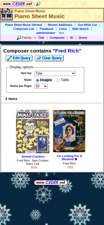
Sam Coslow (40, 160)
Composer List (23, 28)
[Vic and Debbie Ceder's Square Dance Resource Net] (17, 3)
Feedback (46, 28)
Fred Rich (23, 160)
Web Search (80, 28)
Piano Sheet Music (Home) (23, 24)
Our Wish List (87, 24)
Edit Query (21, 58)
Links (63, 28)
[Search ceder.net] (38, 3)
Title (41, 37)
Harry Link (32, 163)
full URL (52, 178)
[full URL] (70, 182)
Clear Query (51, 58)
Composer (57, 37)
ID (71, 37)
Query (83, 37)
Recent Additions (60, 24)
